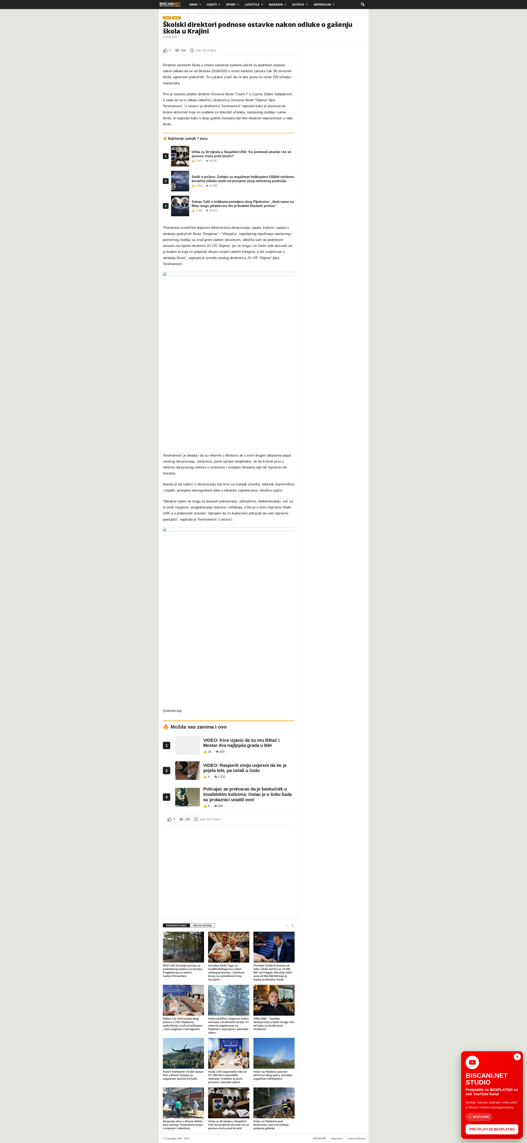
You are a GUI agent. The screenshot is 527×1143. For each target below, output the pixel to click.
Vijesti (212, 4)
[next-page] (292, 925)
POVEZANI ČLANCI (176, 925)
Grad (193, 4)
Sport (231, 4)
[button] (362, 4)
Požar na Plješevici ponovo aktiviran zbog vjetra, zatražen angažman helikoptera (272, 1075)
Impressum (322, 4)
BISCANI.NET (319, 1138)
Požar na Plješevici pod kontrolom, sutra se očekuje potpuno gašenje (271, 1124)
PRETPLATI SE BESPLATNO (492, 1129)
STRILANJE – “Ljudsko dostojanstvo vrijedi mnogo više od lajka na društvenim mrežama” (273, 1024)
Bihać (189, 13)
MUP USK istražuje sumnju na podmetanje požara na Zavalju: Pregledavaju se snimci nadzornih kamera (183, 971)
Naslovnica (168, 13)
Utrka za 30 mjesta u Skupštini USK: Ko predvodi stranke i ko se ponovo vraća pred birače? (228, 1124)
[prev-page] (288, 925)
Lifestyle (252, 4)
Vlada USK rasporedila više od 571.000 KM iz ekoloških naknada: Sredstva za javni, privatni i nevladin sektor (227, 1077)
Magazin (276, 4)
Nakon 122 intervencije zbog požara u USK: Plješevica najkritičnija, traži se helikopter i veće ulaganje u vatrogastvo (183, 1024)
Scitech (298, 4)
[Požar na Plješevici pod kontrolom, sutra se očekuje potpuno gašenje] (274, 1102)
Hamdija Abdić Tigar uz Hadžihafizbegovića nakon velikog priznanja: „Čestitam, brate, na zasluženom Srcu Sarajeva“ (226, 972)
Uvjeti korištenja (356, 1138)
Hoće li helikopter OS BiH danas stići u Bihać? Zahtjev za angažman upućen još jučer (183, 1075)
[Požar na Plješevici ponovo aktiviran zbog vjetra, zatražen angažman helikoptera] (274, 1053)
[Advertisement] (228, 870)
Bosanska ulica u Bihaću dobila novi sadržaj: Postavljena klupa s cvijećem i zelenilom (183, 1124)
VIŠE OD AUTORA (202, 925)
